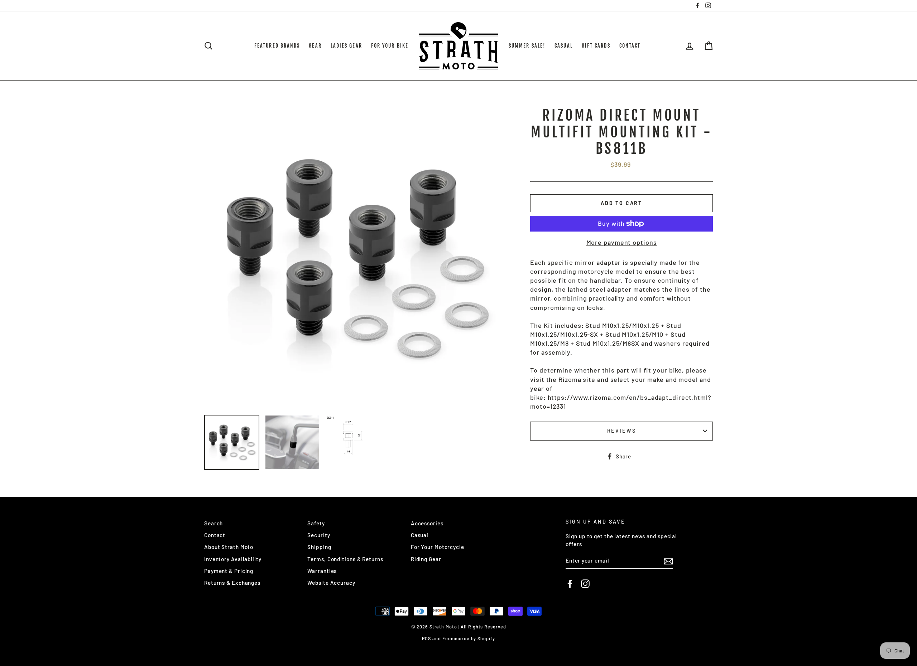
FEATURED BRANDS (277, 46)
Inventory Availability (232, 559)
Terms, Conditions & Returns (345, 559)
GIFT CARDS (596, 46)
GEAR (315, 46)
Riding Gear (426, 559)
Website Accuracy (331, 582)
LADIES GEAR (346, 46)
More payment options (621, 242)
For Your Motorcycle (437, 547)
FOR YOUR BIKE (389, 46)
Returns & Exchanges (232, 582)
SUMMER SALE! (527, 46)
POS (426, 638)
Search (213, 523)
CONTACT (630, 46)
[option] (355, 258)
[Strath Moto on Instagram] (585, 583)
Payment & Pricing (228, 571)
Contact (214, 535)
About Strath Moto (228, 547)
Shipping (319, 547)
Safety (316, 523)
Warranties (322, 571)
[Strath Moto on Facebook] (570, 583)
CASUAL (563, 46)
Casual (419, 535)
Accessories (427, 523)
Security (318, 535)
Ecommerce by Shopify (468, 638)
